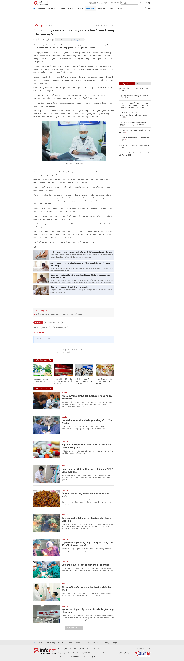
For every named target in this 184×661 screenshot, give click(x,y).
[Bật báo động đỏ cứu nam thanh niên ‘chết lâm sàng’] (46, 592)
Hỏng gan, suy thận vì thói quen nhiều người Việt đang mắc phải (88, 470)
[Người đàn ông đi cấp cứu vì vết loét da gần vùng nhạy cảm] (46, 614)
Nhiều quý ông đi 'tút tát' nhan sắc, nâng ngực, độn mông (87, 397)
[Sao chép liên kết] (47, 39)
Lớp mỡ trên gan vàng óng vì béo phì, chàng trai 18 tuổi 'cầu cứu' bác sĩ (87, 544)
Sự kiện (120, 8)
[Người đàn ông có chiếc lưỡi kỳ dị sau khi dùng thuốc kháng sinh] (46, 449)
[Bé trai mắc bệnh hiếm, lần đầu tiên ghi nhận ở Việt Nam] (46, 523)
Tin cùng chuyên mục (44, 388)
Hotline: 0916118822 (112, 3)
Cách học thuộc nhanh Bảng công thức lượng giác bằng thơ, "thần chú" (132, 124)
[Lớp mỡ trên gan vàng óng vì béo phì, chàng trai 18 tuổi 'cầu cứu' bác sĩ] (46, 547)
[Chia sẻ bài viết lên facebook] (35, 39)
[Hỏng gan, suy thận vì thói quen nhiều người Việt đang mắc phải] (46, 474)
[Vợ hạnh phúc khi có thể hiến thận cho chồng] (46, 569)
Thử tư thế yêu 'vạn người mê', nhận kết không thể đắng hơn (59, 314)
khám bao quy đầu (60, 328)
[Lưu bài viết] (52, 39)
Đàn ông (49, 26)
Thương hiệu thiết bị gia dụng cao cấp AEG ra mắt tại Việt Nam (63, 381)
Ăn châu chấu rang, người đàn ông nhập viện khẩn (85, 495)
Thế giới (62, 8)
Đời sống (41, 8)
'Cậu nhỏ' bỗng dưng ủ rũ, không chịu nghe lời (69, 287)
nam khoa (45, 328)
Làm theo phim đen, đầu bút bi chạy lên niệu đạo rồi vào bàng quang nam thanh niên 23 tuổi (80, 276)
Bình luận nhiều (142, 84)
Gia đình (71, 8)
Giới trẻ (80, 8)
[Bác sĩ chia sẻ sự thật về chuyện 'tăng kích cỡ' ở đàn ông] (46, 425)
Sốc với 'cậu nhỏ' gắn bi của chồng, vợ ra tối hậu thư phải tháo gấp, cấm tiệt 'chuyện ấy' (81, 264)
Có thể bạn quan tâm (43, 360)
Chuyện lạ (101, 8)
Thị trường (52, 8)
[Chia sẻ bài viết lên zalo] (39, 39)
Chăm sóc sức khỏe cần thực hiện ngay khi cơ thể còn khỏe (105, 381)
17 (145, 125)
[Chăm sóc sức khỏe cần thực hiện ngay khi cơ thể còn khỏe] (105, 370)
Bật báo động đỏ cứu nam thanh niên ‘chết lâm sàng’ (86, 588)
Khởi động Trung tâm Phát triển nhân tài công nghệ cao (83, 381)
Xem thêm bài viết (74, 628)
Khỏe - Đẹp (38, 25)
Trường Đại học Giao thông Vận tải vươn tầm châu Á (41, 381)
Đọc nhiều (126, 84)
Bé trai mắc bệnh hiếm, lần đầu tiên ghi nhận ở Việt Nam (86, 519)
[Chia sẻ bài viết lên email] (43, 39)
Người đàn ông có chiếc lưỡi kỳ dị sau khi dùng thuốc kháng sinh (86, 446)
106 (125, 140)
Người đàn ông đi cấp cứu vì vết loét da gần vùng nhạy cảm (88, 610)
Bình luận (38, 322)
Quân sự (111, 8)
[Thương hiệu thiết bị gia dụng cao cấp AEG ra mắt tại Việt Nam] (63, 370)
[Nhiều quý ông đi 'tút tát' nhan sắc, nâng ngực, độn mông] (46, 400)
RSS (149, 8)
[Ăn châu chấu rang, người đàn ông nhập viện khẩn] (46, 498)
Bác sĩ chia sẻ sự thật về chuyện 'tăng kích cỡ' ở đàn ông (87, 421)
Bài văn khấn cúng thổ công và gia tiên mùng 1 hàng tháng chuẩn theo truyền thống (133, 115)
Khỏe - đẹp (90, 8)
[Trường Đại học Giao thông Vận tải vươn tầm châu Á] (42, 370)
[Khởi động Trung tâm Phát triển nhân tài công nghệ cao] (84, 370)
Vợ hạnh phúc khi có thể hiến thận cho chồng (85, 564)
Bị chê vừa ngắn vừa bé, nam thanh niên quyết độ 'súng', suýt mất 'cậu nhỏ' (81, 252)
